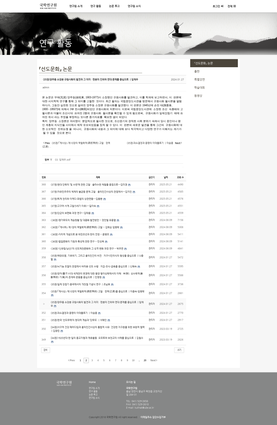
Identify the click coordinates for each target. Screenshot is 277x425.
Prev (72, 360)
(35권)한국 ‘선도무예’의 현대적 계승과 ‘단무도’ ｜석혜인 (79, 320)
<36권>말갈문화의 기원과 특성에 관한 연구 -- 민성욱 (78, 241)
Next (153, 360)
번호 (44, 177)
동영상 (198, 95)
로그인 (216, 6)
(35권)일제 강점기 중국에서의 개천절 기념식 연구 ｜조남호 (81, 284)
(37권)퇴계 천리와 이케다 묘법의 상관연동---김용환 (77, 198)
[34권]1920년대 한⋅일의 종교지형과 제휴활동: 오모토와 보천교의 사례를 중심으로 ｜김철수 (97, 337)
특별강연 (199, 79)
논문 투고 (114, 6)
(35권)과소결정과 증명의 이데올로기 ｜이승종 (74, 312)
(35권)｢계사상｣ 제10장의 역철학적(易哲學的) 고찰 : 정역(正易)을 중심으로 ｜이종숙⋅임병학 (97, 291)
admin (46, 87)
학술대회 (199, 87)
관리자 (152, 184)
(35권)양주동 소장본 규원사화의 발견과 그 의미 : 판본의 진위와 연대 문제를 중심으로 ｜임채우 (90, 79)
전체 (230, 6)
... (139, 360)
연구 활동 (95, 6)
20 (145, 360)
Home (92, 382)
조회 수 (180, 177)
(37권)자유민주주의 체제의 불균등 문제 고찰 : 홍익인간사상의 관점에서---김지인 (91, 191)
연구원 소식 (134, 6)
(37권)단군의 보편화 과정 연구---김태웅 (71, 213)
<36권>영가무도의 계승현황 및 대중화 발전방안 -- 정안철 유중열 (83, 220)
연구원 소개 (75, 6)
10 (133, 360)
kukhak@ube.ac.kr (144, 407)
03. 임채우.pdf (62, 159)
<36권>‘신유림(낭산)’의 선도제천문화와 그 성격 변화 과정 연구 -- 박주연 (87, 248)
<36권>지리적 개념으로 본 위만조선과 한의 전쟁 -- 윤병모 (80, 234)
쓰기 (179, 350)
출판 (197, 71)
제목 (98, 177)
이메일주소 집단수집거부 (153, 417)
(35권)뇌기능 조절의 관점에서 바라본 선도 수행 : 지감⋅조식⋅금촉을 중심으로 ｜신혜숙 (94, 266)
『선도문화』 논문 (203, 63)
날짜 (166, 177)
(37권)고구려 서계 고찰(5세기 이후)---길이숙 (74, 205)
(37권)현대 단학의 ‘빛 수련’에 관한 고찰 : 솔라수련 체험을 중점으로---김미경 (89, 184)
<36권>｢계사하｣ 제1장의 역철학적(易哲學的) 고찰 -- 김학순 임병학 (85, 227)
